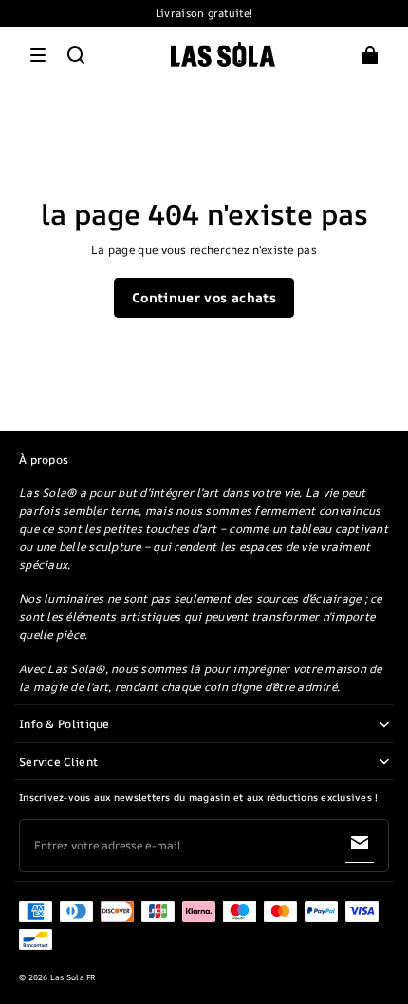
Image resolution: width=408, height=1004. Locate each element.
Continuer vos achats (204, 297)
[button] (38, 55)
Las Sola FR (73, 977)
